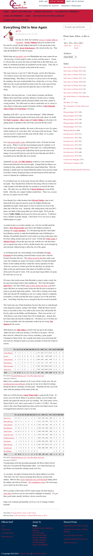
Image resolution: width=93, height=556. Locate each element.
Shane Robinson (37, 189)
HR (27, 349)
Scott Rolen (21, 108)
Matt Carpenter (13, 120)
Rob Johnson (8, 363)
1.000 (50, 356)
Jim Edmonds (49, 106)
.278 (43, 421)
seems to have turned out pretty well (38, 285)
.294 (46, 421)
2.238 (50, 353)
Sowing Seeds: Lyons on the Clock (23, 513)
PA (15, 349)
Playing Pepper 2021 (71, 119)
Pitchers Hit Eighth (49, 6)
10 (19, 373)
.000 (38, 359)
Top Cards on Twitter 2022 (73, 74)
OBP (42, 349)
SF (56, 349)
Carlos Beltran (8, 353)
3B (24, 349)
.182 (39, 418)
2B (22, 349)
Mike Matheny (27, 161)
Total (5, 373)
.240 (43, 418)
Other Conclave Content (16, 20)
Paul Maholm (8, 428)
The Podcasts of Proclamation (49, 16)
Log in (3, 526)
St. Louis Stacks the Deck (73, 535)
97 (16, 454)
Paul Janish (7, 441)
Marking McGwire (70, 130)
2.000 (46, 366)
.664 (50, 428)
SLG (45, 349)
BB (33, 349)
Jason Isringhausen (27, 48)
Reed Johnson (8, 444)
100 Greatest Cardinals (67, 11)
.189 (39, 454)
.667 (42, 353)
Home (6, 11)
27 (36, 454)
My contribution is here (37, 482)
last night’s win (21, 56)
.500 (38, 356)
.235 (39, 421)
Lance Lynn (22, 147)
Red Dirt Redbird (39, 542)
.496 (51, 454)
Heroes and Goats (43, 11)
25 (16, 418)
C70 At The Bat (38, 533)
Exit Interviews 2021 (71, 145)
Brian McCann (8, 421)
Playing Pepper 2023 (71, 112)
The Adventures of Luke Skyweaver (76, 106)
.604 (50, 418)
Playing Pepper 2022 (71, 116)
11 (16, 425)
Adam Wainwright (30, 395)
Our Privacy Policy (39, 554)
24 (17, 373)
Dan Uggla (7, 418)
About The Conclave (21, 11)
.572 (50, 421)
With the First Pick (70, 543)
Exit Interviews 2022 (71, 141)
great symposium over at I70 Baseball (34, 479)
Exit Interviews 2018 (71, 156)
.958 (46, 373)
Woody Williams (30, 42)
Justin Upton (8, 431)
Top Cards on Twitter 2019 (73, 85)
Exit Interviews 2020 (71, 148)
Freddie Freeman (9, 438)
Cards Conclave (25, 554)
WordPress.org (6, 537)
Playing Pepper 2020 (71, 123)
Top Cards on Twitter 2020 (73, 82)
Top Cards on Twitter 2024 (73, 67)
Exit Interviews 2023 (71, 137)
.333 (38, 363)
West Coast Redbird (40, 545)
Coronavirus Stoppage (71, 159)
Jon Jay (6, 356)
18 (16, 421)
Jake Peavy (8, 285)
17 (18, 421)
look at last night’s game (16, 142)
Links (27, 16)
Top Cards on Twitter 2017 (73, 93)
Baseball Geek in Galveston (43, 528)
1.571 (46, 353)
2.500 (50, 366)
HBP (62, 349)
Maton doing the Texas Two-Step (76, 526)
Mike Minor (21, 329)
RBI (30, 349)
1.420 (50, 373)
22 (18, 418)
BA (38, 349)
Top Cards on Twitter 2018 (73, 89)
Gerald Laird (8, 448)
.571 (38, 353)
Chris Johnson (8, 425)
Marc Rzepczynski (17, 227)
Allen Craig (24, 120)
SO (36, 349)
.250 (39, 435)
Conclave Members (13, 16)
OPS (50, 349)
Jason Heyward (8, 435)
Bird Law (36, 530)
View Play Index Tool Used (35, 376)
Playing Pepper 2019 (71, 126)
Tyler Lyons (50, 238)
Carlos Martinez (19, 230)
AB (17, 349)
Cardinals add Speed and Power (76, 539)
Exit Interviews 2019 (71, 152)
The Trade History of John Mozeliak (76, 96)
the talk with (16, 161)
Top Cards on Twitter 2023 (73, 71)
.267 (46, 454)
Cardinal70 (21, 34)
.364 (46, 418)
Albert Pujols (9, 108)
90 (18, 454)
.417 (38, 373)
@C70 (18, 31)
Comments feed (7, 533)
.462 (42, 373)
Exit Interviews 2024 (71, 134)
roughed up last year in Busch (14, 384)
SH (53, 349)
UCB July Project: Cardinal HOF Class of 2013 (30, 515)
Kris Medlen (8, 451)
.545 (50, 425)
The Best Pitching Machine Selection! (77, 169)
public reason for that (35, 258)
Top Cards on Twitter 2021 (73, 78)
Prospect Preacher (71, 6)
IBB (58, 349)
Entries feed (5, 529)
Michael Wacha (9, 241)
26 (15, 373)
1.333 (50, 444)
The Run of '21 (69, 102)
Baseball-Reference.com (18, 376)
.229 (43, 454)
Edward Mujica (38, 200)
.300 (39, 428)
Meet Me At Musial (39, 535)
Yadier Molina (37, 120)
